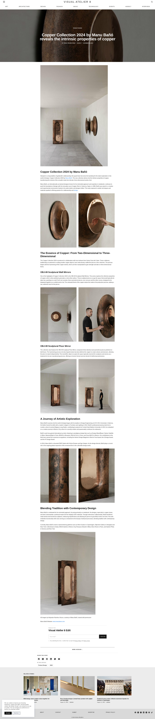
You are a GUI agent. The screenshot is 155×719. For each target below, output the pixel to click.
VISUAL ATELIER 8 (77, 1)
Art (6, 6)
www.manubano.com (59, 621)
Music (75, 6)
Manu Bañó (68, 178)
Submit (74, 712)
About (42, 712)
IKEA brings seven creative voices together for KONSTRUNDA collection (36, 699)
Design (43, 6)
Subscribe (102, 636)
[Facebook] (38, 659)
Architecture (24, 6)
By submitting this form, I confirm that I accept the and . (70, 640)
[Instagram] (141, 712)
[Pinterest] (47, 659)
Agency (128, 6)
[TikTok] (152, 712)
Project (79, 43)
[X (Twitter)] (42, 659)
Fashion (60, 6)
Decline (16, 713)
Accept (8, 713)
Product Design (77, 28)
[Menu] (3, 2)
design (76, 190)
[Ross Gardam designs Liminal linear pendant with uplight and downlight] (77, 685)
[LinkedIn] (51, 659)
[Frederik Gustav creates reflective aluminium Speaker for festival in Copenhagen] (114, 685)
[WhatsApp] (55, 659)
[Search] (152, 2)
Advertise (91, 712)
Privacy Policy (77, 640)
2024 (51, 665)
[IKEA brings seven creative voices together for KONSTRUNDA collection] (41, 685)
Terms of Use (86, 640)
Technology (93, 6)
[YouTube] (146, 712)
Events (112, 6)
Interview (146, 6)
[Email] (59, 659)
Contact (58, 712)
